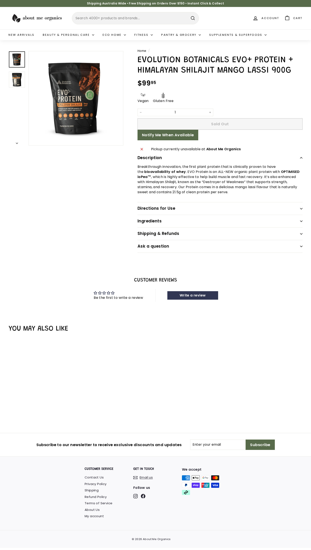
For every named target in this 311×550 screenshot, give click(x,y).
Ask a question (153, 246)
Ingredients (150, 221)
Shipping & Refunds (158, 233)
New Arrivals (21, 35)
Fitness (142, 35)
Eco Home (113, 35)
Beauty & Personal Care (67, 35)
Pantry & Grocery (179, 35)
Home (142, 51)
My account (94, 516)
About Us (92, 509)
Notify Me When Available (168, 135)
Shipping (92, 490)
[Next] (16, 142)
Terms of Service (98, 503)
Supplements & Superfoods (236, 35)
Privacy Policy (96, 484)
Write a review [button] (193, 295)
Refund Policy (96, 497)
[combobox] (135, 18)
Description (150, 158)
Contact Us (94, 477)
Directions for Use (156, 208)
